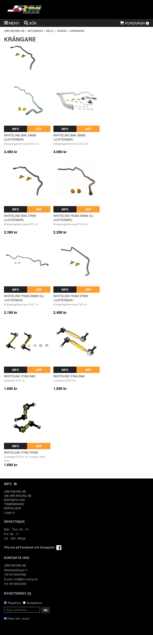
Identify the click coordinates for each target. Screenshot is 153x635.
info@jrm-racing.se (26, 579)
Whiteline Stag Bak (19, 376)
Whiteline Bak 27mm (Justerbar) (20, 217)
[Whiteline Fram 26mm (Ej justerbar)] (27, 261)
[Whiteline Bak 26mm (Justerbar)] (76, 100)
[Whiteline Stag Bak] (27, 341)
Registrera (14, 603)
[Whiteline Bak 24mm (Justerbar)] (27, 100)
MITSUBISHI (35, 31)
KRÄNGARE (77, 31)
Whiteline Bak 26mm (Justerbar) (69, 137)
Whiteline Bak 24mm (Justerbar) (20, 137)
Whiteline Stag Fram (21, 452)
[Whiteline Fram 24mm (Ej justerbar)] (76, 181)
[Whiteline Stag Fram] (27, 417)
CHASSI (62, 31)
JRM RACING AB (14, 31)
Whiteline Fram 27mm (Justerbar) (70, 298)
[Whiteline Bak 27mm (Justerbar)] (27, 181)
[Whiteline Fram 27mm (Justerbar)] (76, 261)
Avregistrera (34, 603)
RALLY (50, 31)
